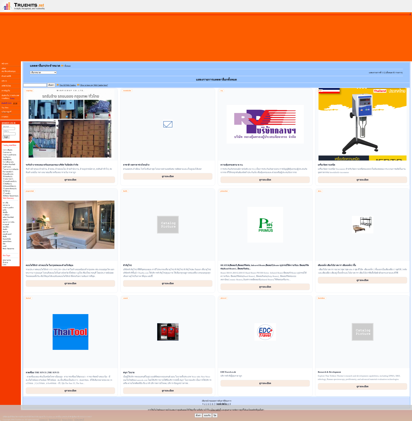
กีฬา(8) (7, 191)
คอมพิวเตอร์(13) (10, 181)
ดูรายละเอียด (70, 179)
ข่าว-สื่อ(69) (8, 150)
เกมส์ (4, 246)
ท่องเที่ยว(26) (8, 174)
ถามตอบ (5, 117)
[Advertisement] (206, 38)
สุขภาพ (5, 232)
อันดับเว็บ (5, 95)
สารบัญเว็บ (6, 91)
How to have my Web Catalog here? (94, 85)
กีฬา (4, 244)
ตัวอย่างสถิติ (6, 76)
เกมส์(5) (7, 193)
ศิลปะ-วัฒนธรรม (8, 249)
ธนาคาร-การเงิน (8, 222)
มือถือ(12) (8, 184)
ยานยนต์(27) (8, 172)
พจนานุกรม (7, 260)
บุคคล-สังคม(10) (10, 188)
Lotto (4, 264)
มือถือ (5, 236)
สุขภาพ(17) (9, 179)
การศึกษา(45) (9, 162)
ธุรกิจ (4, 210)
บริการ (4, 81)
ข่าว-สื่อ (5, 203)
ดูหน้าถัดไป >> (223, 404)
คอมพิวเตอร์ (7, 234)
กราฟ (15, 103)
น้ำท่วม (5, 262)
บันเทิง (5, 229)
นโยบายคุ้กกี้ (215, 410)
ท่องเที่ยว (6, 227)
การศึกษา (6, 215)
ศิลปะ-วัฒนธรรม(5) (11, 196)
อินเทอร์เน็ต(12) (10, 186)
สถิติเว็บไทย (6, 86)
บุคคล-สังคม (7, 241)
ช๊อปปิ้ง (5, 212)
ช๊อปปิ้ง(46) (8, 160)
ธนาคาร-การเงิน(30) (11, 169)
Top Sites (5, 108)
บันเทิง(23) (8, 176)
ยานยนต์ (6, 224)
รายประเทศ (14, 95)
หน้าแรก (5, 64)
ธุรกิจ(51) (7, 157)
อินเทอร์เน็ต (7, 239)
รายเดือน (5, 98)
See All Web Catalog (68, 85)
